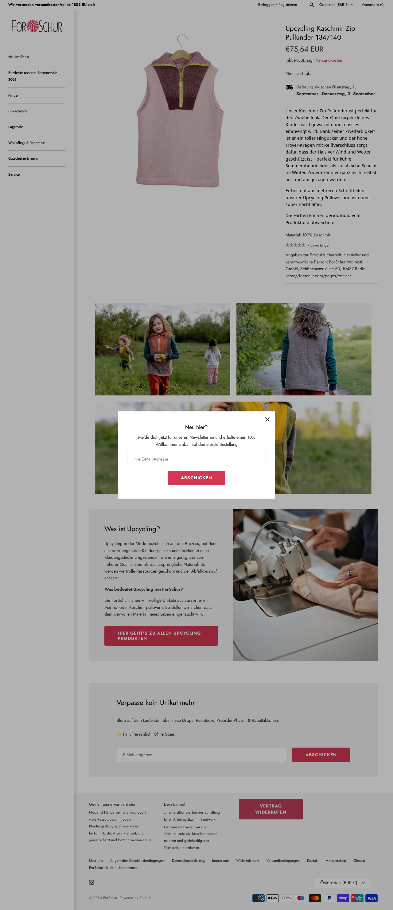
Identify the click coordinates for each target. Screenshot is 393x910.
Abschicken (196, 478)
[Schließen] (267, 419)
